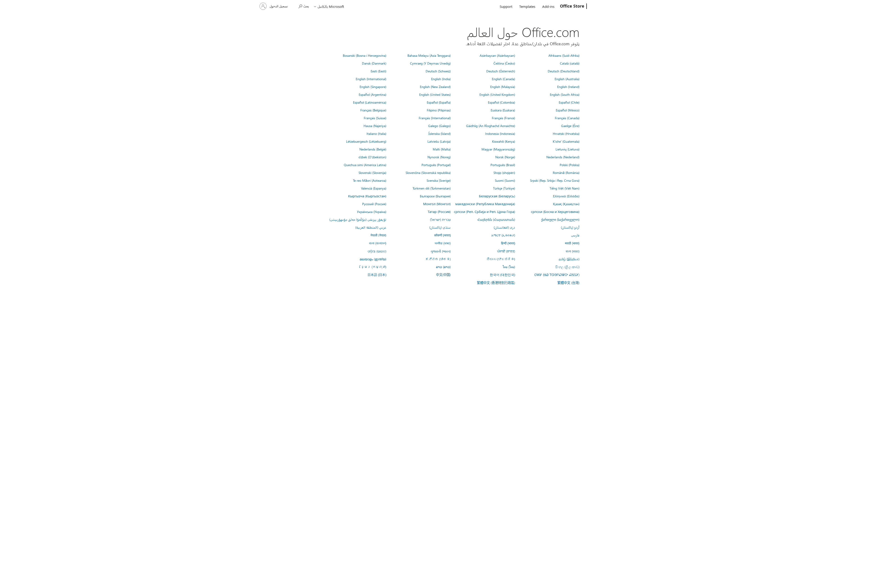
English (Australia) (567, 79)
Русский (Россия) (374, 203)
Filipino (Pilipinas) (439, 110)
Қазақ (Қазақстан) (566, 203)
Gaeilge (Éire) (570, 125)
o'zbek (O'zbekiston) (372, 157)
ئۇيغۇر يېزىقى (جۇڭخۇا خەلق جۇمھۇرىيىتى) (357, 219)
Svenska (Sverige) (439, 180)
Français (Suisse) (375, 118)
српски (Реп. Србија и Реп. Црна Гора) (484, 211)
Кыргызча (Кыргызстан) (367, 196)
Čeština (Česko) (504, 63)
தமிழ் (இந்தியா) (569, 259)
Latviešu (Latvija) (439, 141)
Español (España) (439, 102)
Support (506, 6)
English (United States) (435, 94)
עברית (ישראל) (440, 219)
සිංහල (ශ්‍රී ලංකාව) (567, 266)
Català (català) (569, 63)
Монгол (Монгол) (437, 203)
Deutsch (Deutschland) (563, 71)
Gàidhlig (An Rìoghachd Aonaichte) (490, 125)
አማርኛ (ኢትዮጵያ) (503, 235)
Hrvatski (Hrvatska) (566, 133)
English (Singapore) (373, 86)
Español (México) (567, 110)
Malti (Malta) (442, 149)
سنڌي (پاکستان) (440, 227)
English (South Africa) (564, 94)
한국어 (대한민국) (502, 274)
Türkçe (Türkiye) (504, 188)
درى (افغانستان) (504, 227)
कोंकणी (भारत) (442, 235)
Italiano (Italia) (376, 133)
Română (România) (566, 172)
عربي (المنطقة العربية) (370, 227)
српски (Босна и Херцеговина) (555, 211)
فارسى (575, 235)
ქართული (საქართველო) (560, 219)
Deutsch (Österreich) (500, 71)
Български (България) (435, 196)
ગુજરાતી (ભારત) (440, 251)
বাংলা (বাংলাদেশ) (377, 243)
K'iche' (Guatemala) (566, 141)
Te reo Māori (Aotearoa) (369, 180)
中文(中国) (443, 274)
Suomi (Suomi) (505, 180)
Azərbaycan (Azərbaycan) (497, 55)
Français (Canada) (567, 118)
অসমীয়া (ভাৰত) (443, 243)
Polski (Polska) (569, 164)
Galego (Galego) (439, 125)
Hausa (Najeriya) (375, 125)
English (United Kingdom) (497, 94)
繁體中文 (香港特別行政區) (496, 282)
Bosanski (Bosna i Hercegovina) (364, 55)
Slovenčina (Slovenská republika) (428, 172)
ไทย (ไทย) (509, 266)
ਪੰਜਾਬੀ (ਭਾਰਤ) (506, 251)
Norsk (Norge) (505, 157)
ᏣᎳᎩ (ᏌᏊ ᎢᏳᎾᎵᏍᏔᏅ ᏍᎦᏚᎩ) (556, 274)
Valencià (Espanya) (373, 188)
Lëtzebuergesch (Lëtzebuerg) (366, 141)
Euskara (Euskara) (503, 110)
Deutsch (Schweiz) (438, 71)
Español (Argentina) (372, 94)
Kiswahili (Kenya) (503, 141)
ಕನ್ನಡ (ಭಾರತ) (438, 259)
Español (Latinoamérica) (369, 102)
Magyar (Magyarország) (498, 149)
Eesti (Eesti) (378, 71)
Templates (527, 6)
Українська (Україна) (371, 211)
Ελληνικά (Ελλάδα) (566, 196)
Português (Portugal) (436, 164)
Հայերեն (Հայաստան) (496, 219)
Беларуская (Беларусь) (497, 196)
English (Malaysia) (502, 86)
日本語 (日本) (376, 274)
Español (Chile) (569, 102)
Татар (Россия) (439, 211)
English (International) (371, 79)
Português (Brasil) (502, 164)
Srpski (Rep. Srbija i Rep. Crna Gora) (554, 180)
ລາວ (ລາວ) (443, 266)
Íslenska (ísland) (439, 133)
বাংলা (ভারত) (572, 251)
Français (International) (435, 118)
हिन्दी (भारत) (508, 243)
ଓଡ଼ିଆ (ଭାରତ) (377, 251)
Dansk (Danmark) (374, 63)
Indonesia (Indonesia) (500, 133)
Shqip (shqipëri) (504, 172)
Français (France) (503, 118)
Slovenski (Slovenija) (372, 172)
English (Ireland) (568, 86)
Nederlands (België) (372, 149)
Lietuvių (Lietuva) (567, 149)
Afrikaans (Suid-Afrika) (563, 55)
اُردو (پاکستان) (570, 227)
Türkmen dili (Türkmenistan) (432, 188)
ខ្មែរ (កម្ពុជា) (373, 266)
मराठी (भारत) (572, 243)
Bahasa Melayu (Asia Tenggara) (429, 55)
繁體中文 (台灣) (568, 282)
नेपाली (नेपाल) (378, 235)
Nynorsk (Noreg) (439, 157)
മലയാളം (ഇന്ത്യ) (373, 259)
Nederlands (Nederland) (562, 157)
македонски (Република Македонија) (485, 203)
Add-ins (548, 6)
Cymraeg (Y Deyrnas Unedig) (430, 63)
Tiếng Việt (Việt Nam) (564, 188)
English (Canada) (503, 79)
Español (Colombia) (501, 102)
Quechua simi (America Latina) (365, 164)
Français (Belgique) (373, 110)
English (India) (441, 79)
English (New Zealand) (435, 86)
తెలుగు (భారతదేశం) (501, 259)
